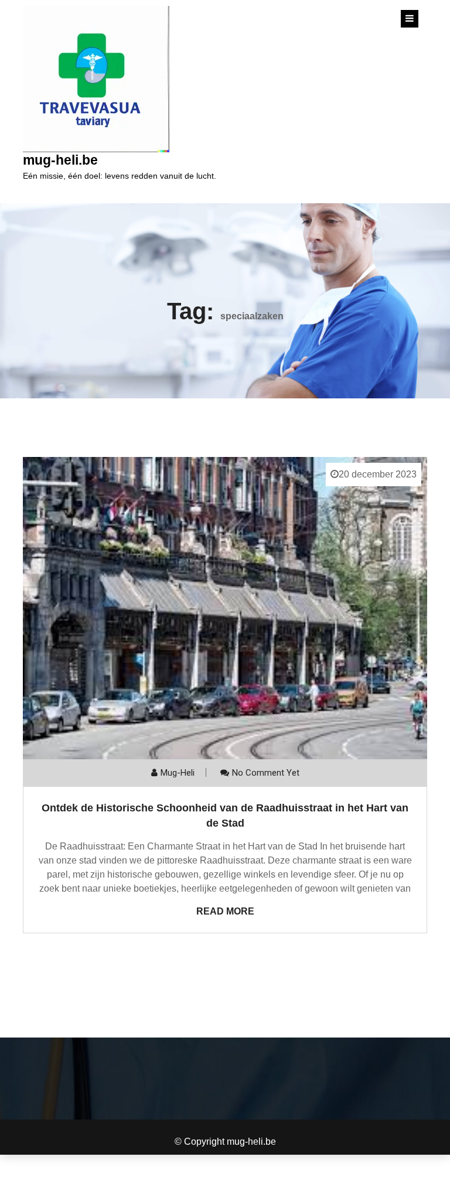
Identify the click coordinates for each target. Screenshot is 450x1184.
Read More (225, 911)
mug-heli (178, 772)
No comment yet (265, 772)
